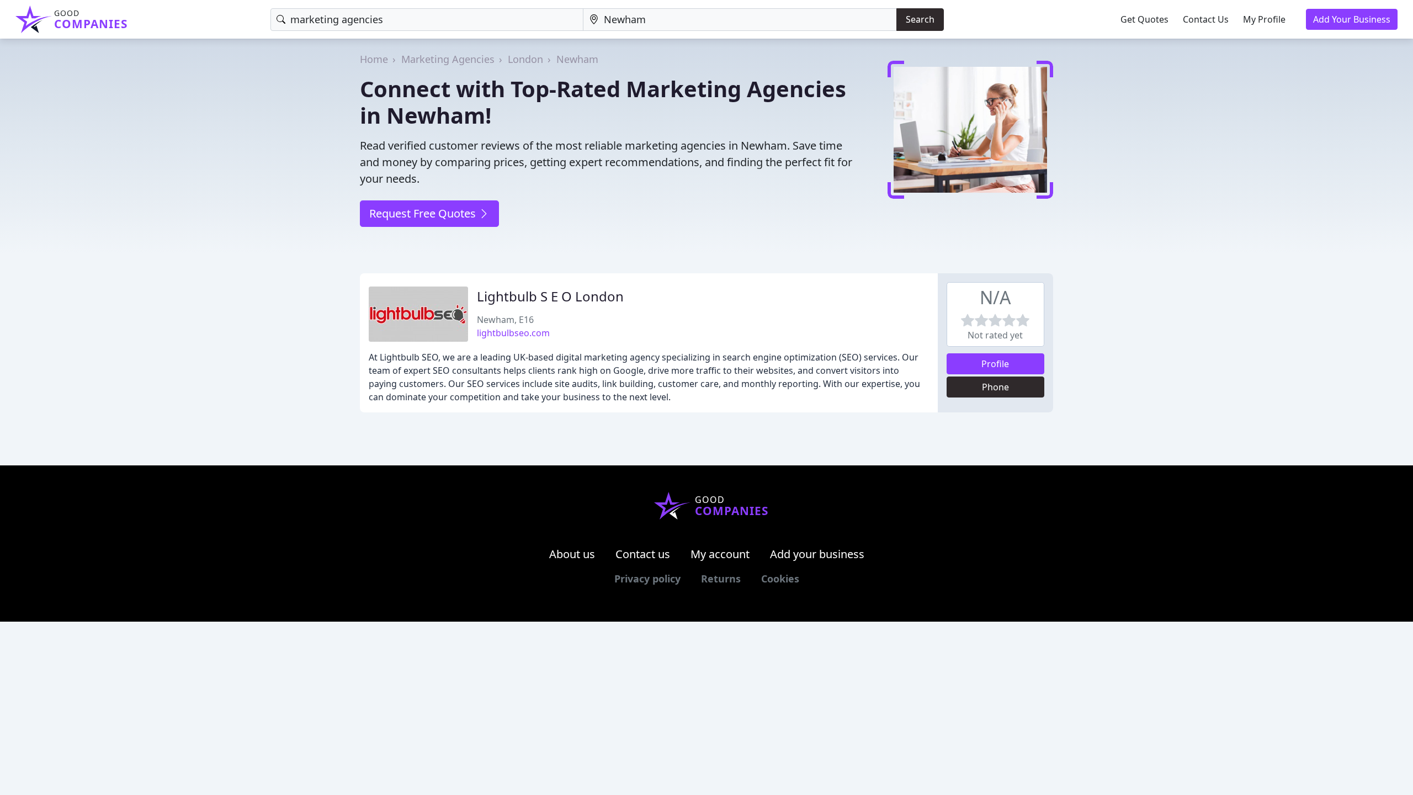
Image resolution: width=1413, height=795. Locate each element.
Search (920, 19)
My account (720, 554)
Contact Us (1206, 19)
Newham (577, 59)
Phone (995, 387)
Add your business (817, 554)
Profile (995, 364)
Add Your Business (1351, 19)
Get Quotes (1144, 19)
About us (572, 554)
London (525, 59)
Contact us (642, 554)
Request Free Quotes (424, 213)
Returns (721, 578)
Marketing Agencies (448, 59)
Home (374, 59)
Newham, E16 (505, 320)
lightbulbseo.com (513, 333)
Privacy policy (647, 578)
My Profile (1264, 19)
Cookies (780, 578)
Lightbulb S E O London (550, 296)
